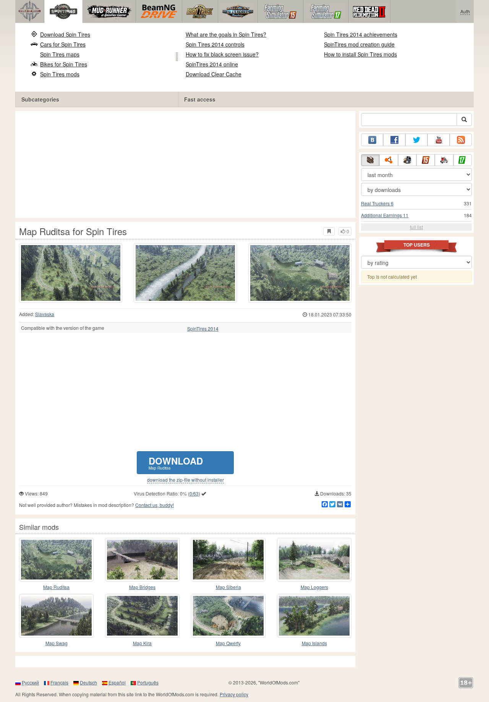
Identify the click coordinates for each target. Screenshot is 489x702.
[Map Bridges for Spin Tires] (142, 559)
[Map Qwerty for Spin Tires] (228, 615)
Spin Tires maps (59, 54)
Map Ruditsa (56, 587)
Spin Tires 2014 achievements (360, 34)
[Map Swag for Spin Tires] (56, 615)
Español (117, 682)
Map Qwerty (228, 643)
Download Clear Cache (213, 74)
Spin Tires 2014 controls (215, 44)
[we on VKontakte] (372, 140)
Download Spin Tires (65, 34)
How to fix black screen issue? (222, 54)
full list (416, 227)
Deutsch (88, 682)
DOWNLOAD (176, 462)
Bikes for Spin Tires (63, 64)
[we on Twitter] (416, 140)
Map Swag (56, 643)
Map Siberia (228, 587)
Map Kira (142, 643)
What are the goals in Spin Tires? (226, 34)
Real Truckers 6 (377, 203)
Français (59, 682)
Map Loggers (314, 587)
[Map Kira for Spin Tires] (142, 615)
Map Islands (314, 643)
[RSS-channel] (461, 140)
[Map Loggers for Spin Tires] (314, 559)
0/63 (194, 493)
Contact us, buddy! (154, 505)
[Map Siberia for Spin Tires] (228, 559)
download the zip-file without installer (185, 480)
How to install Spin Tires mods (360, 54)
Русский (30, 682)
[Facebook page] (394, 140)
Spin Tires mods (59, 74)
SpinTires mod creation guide (359, 44)
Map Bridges (142, 587)
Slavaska (44, 314)
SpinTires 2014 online (212, 64)
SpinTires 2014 (203, 329)
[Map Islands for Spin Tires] (314, 615)
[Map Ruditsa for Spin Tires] (70, 273)
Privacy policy (234, 694)
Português (148, 682)
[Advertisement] (185, 164)
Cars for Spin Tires (63, 44)
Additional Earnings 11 (384, 215)
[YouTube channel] (438, 140)
